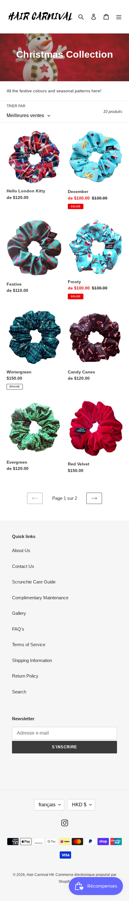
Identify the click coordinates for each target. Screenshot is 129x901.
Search (19, 691)
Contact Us (23, 566)
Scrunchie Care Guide (34, 581)
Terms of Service (28, 644)
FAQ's (18, 629)
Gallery (19, 613)
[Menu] (118, 16)
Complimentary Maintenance (40, 597)
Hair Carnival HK (40, 875)
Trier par (16, 106)
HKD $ (79, 804)
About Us (21, 550)
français (47, 804)
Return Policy (25, 675)
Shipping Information (32, 660)
